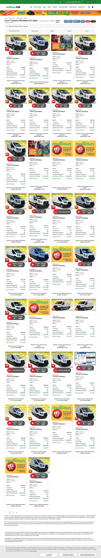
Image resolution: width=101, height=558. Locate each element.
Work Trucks (37, 7)
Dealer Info (81, 7)
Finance (55, 7)
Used (44, 7)
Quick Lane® (73, 7)
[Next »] (16, 512)
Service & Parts (63, 7)
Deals (49, 7)
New (31, 7)
